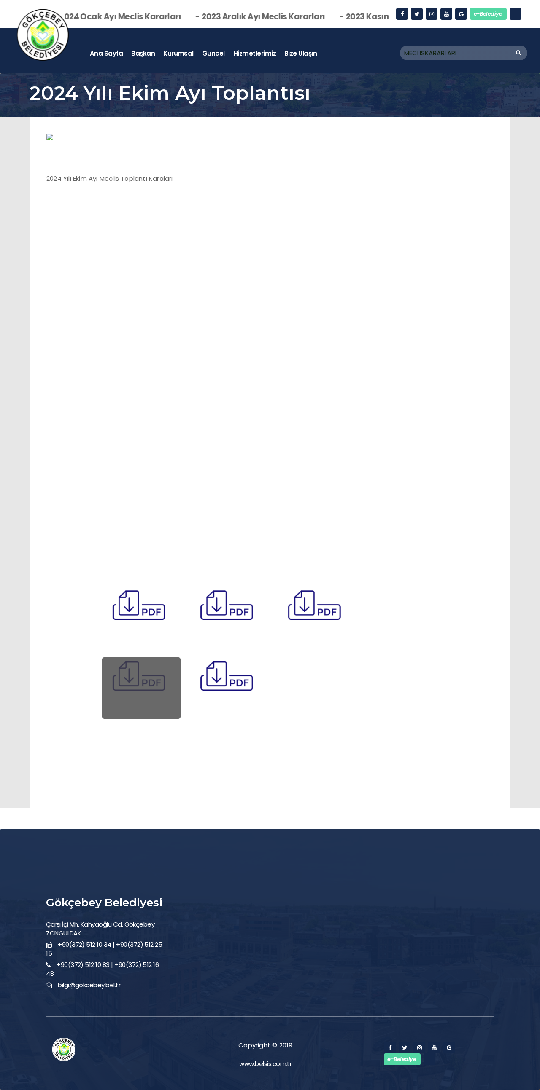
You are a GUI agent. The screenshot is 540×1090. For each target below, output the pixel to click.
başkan (143, 53)
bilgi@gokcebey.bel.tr (89, 984)
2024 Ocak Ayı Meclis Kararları (85, 16)
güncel (213, 53)
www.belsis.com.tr (265, 1063)
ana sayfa (106, 53)
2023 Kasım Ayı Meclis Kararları (372, 16)
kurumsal (178, 53)
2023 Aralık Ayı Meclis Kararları (228, 16)
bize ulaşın (300, 53)
